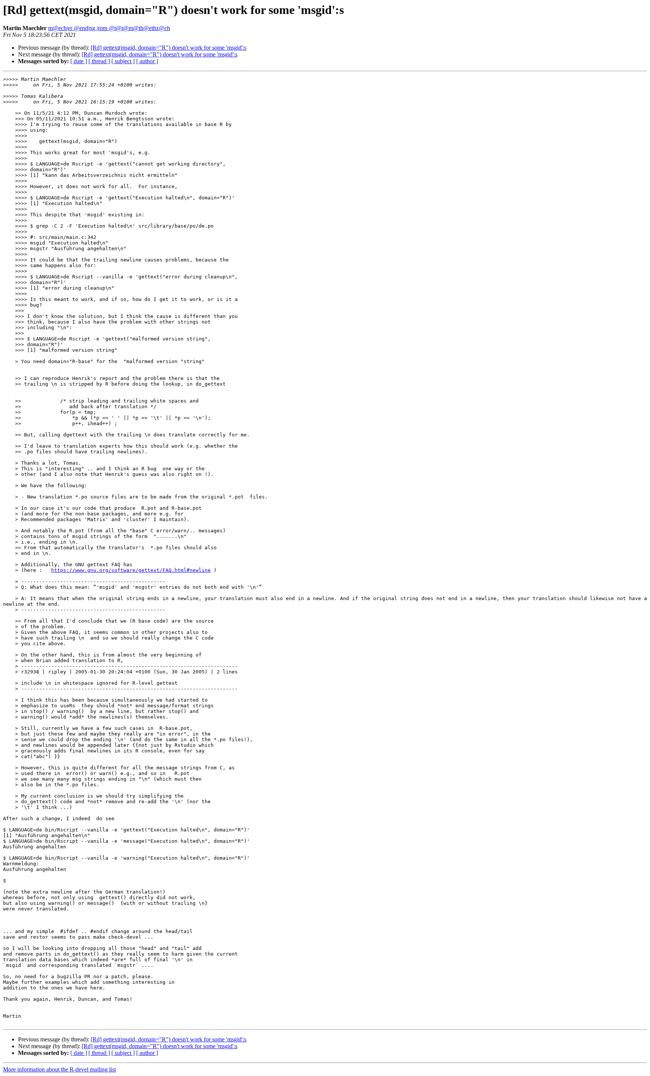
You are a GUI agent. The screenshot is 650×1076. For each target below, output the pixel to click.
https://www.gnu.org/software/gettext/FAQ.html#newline (131, 570)
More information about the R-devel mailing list (59, 1069)
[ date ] (78, 61)
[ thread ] (99, 61)
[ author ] (147, 61)
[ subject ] (123, 61)
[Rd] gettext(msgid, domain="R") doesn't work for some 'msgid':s (168, 47)
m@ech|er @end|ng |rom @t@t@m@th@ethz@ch (109, 28)
